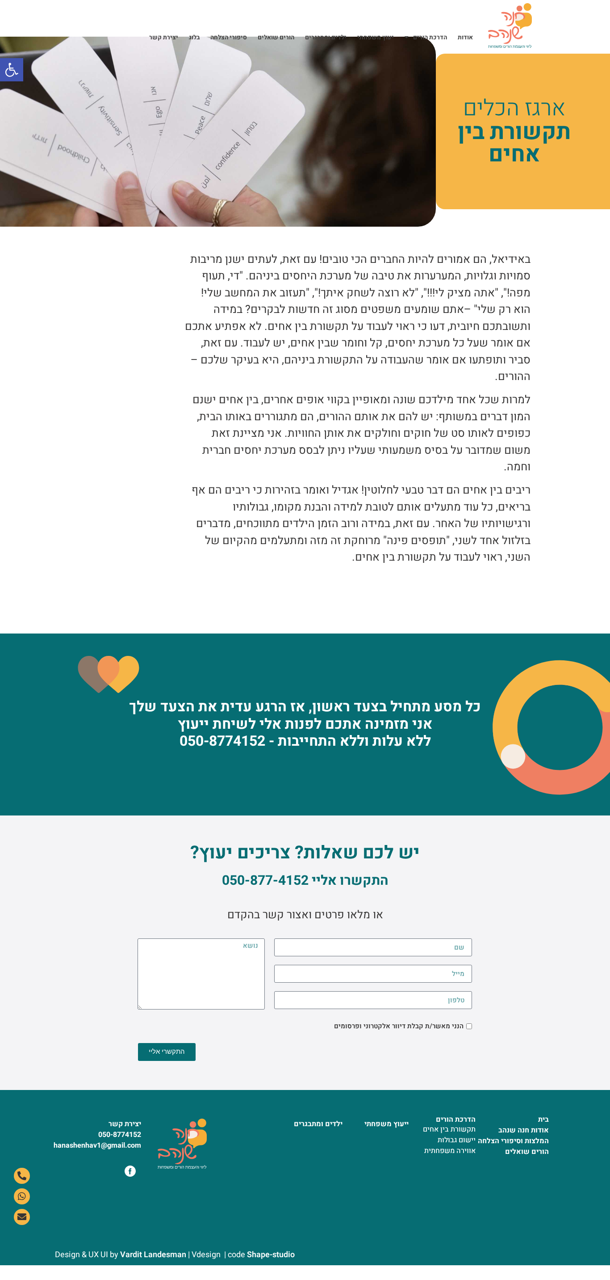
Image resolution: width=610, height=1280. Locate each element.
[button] (11, 69)
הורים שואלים (276, 37)
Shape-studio (271, 1255)
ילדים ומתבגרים (326, 37)
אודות (465, 37)
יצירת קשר (163, 37)
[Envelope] (22, 1217)
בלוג (194, 37)
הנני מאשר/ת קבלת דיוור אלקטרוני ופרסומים (399, 1026)
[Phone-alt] (22, 1176)
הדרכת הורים (430, 37)
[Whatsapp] (22, 1196)
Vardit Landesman (152, 1255)
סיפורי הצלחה (228, 37)
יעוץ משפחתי (375, 37)
